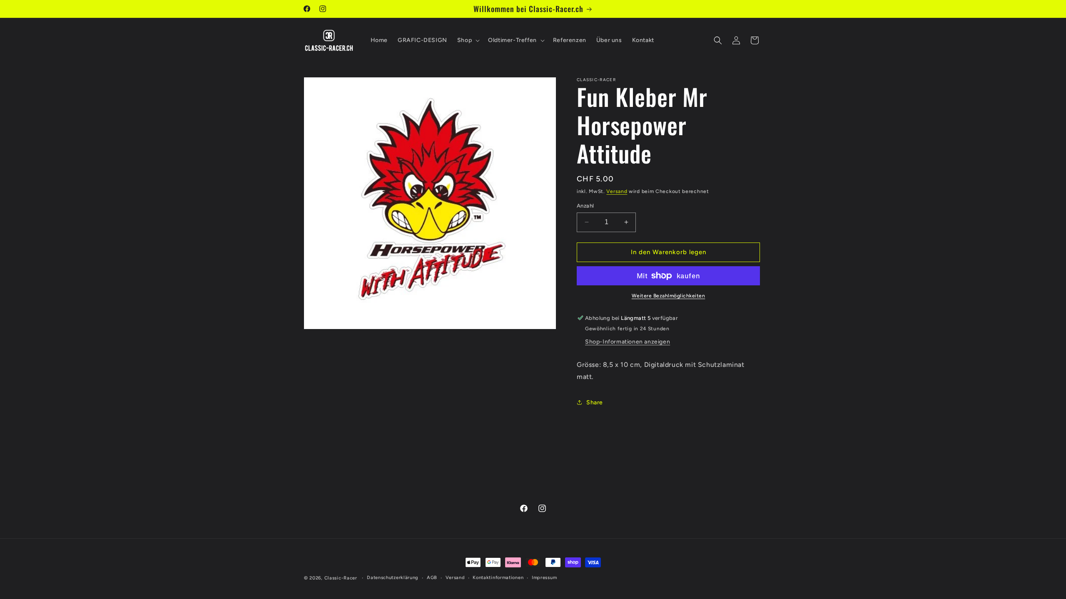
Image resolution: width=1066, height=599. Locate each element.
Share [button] (594, 402)
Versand (616, 191)
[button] (467, 40)
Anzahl (585, 206)
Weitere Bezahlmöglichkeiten (668, 296)
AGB (432, 577)
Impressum (544, 577)
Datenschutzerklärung (392, 577)
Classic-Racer (340, 578)
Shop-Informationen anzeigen (627, 341)
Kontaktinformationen (498, 577)
